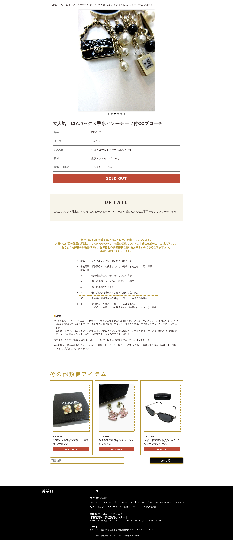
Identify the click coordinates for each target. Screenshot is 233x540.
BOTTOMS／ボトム (144, 502)
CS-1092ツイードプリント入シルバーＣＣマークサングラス (162, 440)
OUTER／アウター (111, 502)
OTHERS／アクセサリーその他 (77, 4)
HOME (53, 4)
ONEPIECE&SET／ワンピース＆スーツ (169, 502)
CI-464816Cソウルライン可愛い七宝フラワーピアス (71, 440)
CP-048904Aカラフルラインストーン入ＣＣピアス (116, 440)
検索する (165, 460)
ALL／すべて (96, 502)
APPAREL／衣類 (98, 498)
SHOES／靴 (150, 507)
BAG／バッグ (96, 507)
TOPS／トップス (127, 502)
